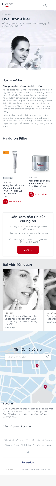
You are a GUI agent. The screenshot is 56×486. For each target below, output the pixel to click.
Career (10, 470)
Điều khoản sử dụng (14, 440)
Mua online (15, 201)
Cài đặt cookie (44, 445)
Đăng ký (28, 250)
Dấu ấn (8, 445)
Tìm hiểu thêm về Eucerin (39, 440)
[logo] (7, 5)
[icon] (47, 357)
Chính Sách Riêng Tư (24, 445)
